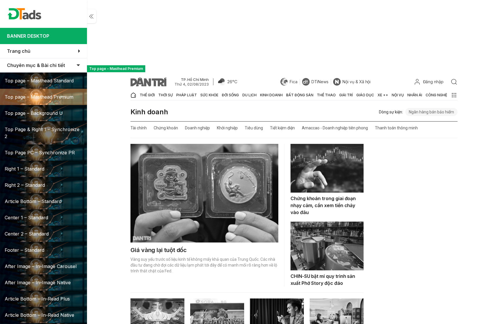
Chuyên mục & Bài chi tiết (36, 65)
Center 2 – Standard (27, 234)
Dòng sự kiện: (391, 112)
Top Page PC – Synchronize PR (40, 152)
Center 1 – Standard (26, 217)
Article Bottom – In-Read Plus (37, 299)
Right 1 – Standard (24, 169)
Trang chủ (18, 51)
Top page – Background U (34, 113)
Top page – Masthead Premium (39, 97)
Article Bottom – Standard (33, 201)
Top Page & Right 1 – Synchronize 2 (42, 132)
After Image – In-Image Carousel (41, 266)
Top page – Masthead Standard (39, 81)
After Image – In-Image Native (38, 282)
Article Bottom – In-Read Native (39, 315)
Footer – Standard (24, 250)
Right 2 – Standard (25, 185)
